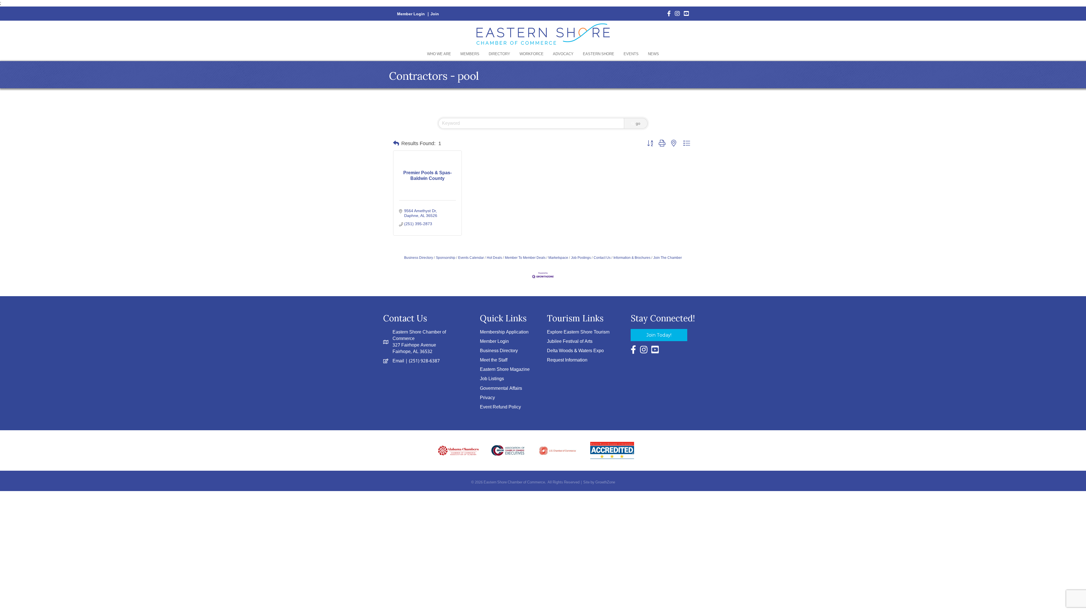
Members (469, 54)
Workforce (532, 54)
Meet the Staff (493, 360)
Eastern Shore (598, 54)
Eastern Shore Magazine (505, 369)
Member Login (411, 14)
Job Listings (492, 379)
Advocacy (563, 54)
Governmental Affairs (501, 388)
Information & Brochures (631, 258)
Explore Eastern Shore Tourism (578, 332)
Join (434, 14)
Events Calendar (471, 258)
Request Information (567, 360)
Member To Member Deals (525, 258)
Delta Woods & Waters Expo (575, 351)
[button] (396, 143)
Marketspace (558, 258)
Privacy (487, 398)
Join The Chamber (667, 258)
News (653, 54)
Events (631, 54)
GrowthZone (605, 482)
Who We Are (439, 54)
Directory (499, 54)
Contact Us (602, 258)
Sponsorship (445, 258)
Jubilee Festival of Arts (569, 341)
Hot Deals (494, 258)
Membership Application (504, 332)
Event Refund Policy (500, 407)
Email (398, 361)
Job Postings (581, 258)
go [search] (638, 123)
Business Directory (418, 258)
